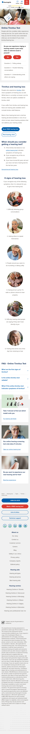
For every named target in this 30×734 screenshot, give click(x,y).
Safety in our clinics (15, 554)
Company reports (15, 561)
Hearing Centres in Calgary (15, 604)
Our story (15, 536)
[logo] (6, 2)
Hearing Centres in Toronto (15, 589)
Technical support (15, 518)
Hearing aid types (15, 573)
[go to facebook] (10, 526)
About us (15, 532)
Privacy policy (15, 557)
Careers (15, 547)
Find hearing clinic (9, 135)
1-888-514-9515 (15, 500)
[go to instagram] (20, 526)
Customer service (15, 543)
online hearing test (12, 150)
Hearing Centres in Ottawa (15, 600)
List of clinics (15, 512)
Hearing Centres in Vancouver (15, 593)
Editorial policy (15, 564)
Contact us (15, 539)
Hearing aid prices (15, 577)
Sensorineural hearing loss (10, 169)
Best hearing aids (15, 580)
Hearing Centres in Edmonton (15, 607)
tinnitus (19, 90)
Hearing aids (15, 570)
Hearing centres (15, 586)
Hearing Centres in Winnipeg (15, 596)
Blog (15, 550)
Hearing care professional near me (15, 611)
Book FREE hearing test (10, 129)
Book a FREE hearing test (15, 506)
